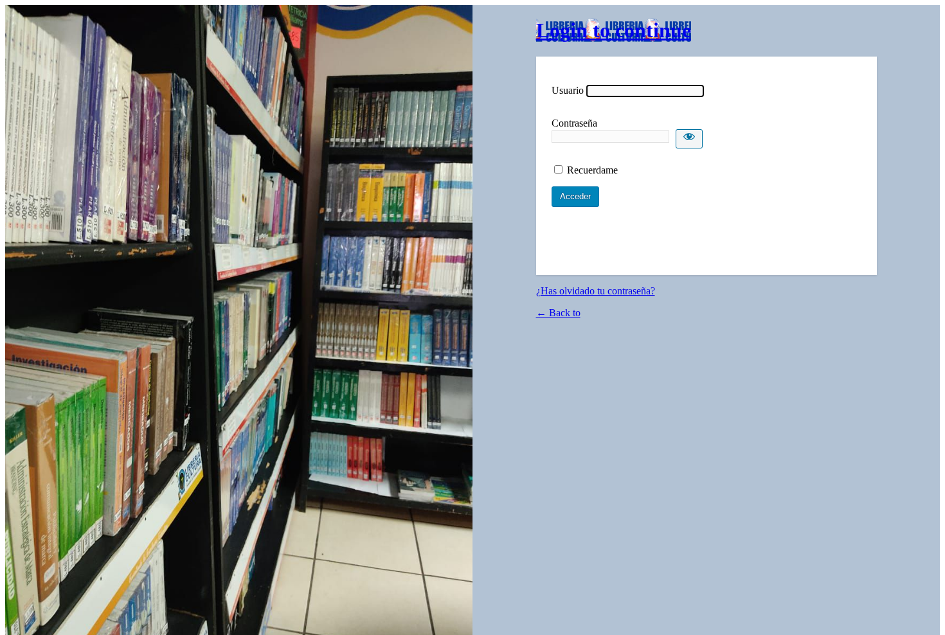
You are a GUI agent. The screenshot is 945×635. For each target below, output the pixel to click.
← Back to (558, 312)
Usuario (568, 90)
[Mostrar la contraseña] (689, 138)
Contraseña (574, 123)
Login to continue (613, 30)
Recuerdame (592, 170)
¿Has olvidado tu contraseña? (595, 290)
